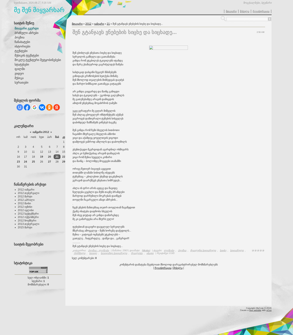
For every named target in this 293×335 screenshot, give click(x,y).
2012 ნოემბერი (27, 220)
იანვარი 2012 (41, 132)
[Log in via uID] (20, 107)
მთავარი (231, 11)
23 (18, 161)
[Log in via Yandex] (56, 107)
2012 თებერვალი (28, 193)
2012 (88, 23)
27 (49, 161)
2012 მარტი (25, 196)
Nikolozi (146, 250)
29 (63, 161)
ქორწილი (79, 253)
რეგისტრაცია (261, 11)
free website (255, 310)
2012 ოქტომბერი (28, 217)
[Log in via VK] (42, 107)
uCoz (269, 310)
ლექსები (169, 250)
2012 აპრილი (26, 199)
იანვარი (99, 23)
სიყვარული (237, 250)
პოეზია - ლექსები (98, 250)
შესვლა (244, 11)
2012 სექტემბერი (28, 213)
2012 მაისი (24, 203)
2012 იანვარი (26, 189)
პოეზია (182, 250)
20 (49, 156)
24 (25, 161)
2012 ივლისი (26, 210)
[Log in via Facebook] (27, 107)
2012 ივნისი (25, 206)
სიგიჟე (93, 253)
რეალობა (137, 253)
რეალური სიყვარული (203, 250)
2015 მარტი (25, 227)
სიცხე (223, 250)
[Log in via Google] (34, 107)
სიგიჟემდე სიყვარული (114, 253)
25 (33, 161)
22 (63, 156)
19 (41, 156)
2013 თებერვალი (28, 223)
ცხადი (150, 253)
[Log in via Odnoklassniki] (49, 107)
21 (57, 156)
